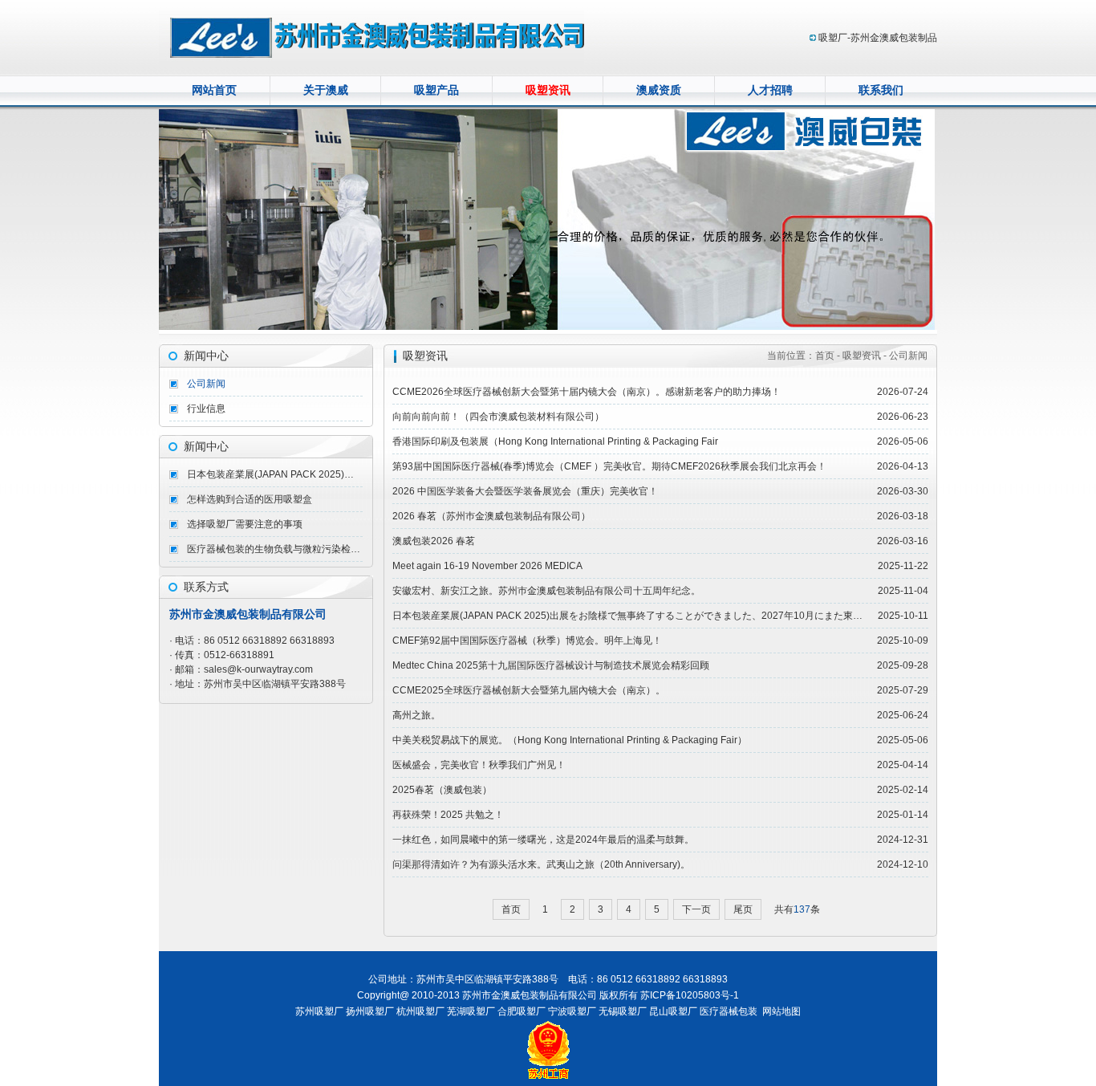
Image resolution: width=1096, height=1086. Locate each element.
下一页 (696, 909)
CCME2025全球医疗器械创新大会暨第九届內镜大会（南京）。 (528, 690)
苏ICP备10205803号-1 (689, 995)
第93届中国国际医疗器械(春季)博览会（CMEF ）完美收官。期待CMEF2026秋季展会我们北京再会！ (609, 466)
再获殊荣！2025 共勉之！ (448, 814)
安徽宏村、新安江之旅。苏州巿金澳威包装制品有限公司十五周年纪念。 (546, 590)
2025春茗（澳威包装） (442, 789)
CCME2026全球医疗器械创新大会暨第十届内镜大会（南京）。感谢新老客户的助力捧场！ (586, 391)
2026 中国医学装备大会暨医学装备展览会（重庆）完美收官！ (525, 491)
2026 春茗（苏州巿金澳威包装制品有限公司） (491, 516)
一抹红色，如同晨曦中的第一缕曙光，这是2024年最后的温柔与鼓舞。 (543, 839)
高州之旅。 (416, 715)
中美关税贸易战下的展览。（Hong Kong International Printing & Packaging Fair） (569, 740)
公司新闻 (206, 383)
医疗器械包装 (728, 1011)
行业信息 (206, 408)
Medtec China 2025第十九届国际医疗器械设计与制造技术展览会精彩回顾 (550, 665)
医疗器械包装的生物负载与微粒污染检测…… (275, 549)
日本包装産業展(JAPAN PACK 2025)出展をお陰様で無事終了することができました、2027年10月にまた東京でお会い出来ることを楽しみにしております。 (275, 474)
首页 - (828, 355)
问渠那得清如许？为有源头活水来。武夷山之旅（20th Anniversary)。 (541, 864)
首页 (511, 909)
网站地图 (781, 1011)
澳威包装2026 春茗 (433, 541)
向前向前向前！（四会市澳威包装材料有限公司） (498, 416)
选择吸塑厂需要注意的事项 (244, 524)
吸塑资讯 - (864, 355)
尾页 (743, 909)
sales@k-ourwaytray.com (258, 669)
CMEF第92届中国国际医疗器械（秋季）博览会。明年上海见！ (527, 640)
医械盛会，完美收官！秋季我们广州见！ (479, 765)
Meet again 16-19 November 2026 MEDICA (487, 565)
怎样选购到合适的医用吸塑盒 (249, 499)
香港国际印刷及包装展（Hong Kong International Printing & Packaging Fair (555, 441)
